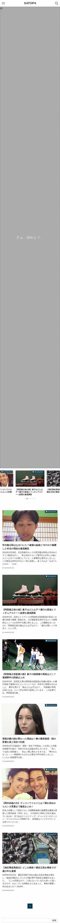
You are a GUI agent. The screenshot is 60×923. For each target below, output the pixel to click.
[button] (25, 498)
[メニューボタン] (3, 3)
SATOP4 (30, 3)
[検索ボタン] (56, 3)
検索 (54, 920)
